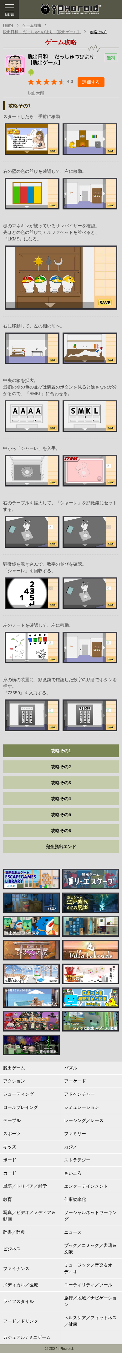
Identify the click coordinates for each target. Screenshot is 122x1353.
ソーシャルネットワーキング (90, 1216)
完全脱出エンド (61, 846)
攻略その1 (98, 32)
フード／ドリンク (20, 1321)
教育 (7, 1199)
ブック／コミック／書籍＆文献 (90, 1248)
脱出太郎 (36, 93)
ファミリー (75, 1133)
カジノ (70, 1146)
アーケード (75, 1080)
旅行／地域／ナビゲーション (90, 1301)
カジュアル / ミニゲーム (27, 1337)
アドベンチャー (79, 1094)
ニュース (73, 1232)
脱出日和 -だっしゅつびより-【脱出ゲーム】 (42, 32)
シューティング (18, 1094)
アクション (14, 1080)
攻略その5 (61, 814)
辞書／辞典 (14, 1232)
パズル (70, 1067)
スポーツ (12, 1133)
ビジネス (12, 1248)
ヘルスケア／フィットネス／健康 (90, 1321)
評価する (91, 82)
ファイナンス (16, 1268)
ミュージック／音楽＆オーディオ (90, 1268)
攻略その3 (61, 782)
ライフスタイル (18, 1301)
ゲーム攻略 (32, 25)
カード (9, 1173)
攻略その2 (61, 766)
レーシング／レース (84, 1120)
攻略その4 (61, 798)
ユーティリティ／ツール (88, 1284)
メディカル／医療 (20, 1284)
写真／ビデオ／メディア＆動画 (29, 1216)
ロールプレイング (20, 1107)
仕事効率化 (75, 1199)
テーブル (12, 1120)
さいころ (73, 1173)
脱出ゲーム (14, 1067)
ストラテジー (77, 1159)
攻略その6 (61, 830)
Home (8, 25)
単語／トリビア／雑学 (25, 1186)
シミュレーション (81, 1107)
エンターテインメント (86, 1186)
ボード (9, 1159)
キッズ (9, 1146)
